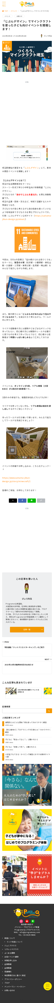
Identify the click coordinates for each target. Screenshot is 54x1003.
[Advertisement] (27, 112)
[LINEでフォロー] (33, 921)
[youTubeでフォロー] (27, 921)
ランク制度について (14, 942)
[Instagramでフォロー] (21, 921)
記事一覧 (27, 629)
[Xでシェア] (13, 500)
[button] (41, 500)
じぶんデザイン (32, 167)
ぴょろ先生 (48, 36)
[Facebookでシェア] (22, 500)
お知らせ (19, 16)
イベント (7, 16)
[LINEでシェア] (32, 500)
